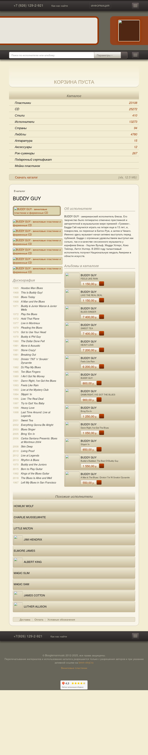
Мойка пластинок (27, 165)
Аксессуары (76, 147)
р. (90, 284)
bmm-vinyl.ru (86, 662)
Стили (76, 115)
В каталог (19, 191)
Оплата (38, 619)
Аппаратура (76, 140)
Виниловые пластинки (74, 668)
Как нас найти (59, 5)
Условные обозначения (61, 619)
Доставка (25, 619)
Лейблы (76, 134)
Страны (76, 128)
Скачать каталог (76, 177)
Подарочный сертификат (33, 159)
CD (76, 109)
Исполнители (76, 121)
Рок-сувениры (76, 153)
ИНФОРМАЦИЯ (100, 5)
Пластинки (76, 102)
